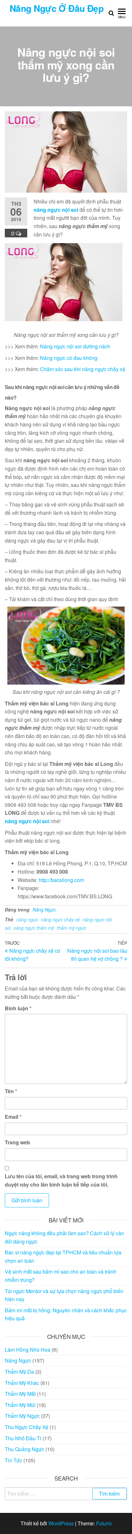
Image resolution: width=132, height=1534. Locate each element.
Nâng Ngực (44, 909)
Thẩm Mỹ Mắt (20, 1393)
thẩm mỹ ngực (71, 928)
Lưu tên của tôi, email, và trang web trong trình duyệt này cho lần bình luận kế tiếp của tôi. (61, 1180)
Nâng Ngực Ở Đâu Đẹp (56, 8)
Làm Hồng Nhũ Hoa (27, 1349)
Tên (11, 1091)
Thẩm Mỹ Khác (22, 1383)
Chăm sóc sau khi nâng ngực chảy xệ (82, 369)
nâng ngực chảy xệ (60, 919)
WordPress (61, 1523)
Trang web (17, 1142)
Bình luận (18, 1008)
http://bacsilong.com (61, 880)
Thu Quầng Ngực (24, 1449)
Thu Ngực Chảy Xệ (26, 1427)
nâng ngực (27, 919)
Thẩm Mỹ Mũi (20, 1405)
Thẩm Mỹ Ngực (22, 1415)
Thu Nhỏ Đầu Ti (23, 1438)
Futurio (104, 1523)
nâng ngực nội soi (56, 209)
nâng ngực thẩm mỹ (33, 928)
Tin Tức (13, 1460)
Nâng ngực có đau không (68, 358)
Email (13, 1116)
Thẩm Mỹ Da (19, 1371)
